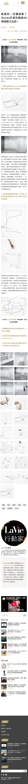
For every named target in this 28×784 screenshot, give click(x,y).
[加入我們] (6, 774)
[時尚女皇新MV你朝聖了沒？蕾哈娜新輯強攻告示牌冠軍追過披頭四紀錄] (4, 672)
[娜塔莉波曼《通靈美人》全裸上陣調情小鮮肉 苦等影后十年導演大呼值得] (4, 686)
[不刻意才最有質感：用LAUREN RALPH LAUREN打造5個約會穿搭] (4, 653)
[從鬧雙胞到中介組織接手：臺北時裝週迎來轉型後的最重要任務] (4, 625)
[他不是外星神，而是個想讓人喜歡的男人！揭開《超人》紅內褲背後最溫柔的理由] (4, 693)
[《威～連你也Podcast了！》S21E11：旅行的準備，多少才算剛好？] (4, 632)
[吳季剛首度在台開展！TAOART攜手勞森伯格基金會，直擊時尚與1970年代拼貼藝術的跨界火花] (4, 646)
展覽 (3, 505)
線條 (3, 508)
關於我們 (3, 725)
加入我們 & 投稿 (5, 734)
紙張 (19, 505)
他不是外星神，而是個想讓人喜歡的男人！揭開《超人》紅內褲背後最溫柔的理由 (16, 693)
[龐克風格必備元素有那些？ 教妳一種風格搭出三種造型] (4, 679)
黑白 (24, 505)
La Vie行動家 (13, 31)
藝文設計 (4, 27)
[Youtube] (4, 774)
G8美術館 (9, 508)
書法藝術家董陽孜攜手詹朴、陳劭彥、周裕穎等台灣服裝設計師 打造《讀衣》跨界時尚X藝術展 (14, 196)
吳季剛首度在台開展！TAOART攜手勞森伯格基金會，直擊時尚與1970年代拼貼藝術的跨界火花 (17, 645)
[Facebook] (2, 774)
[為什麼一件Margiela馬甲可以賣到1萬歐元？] (4, 666)
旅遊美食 (12, 27)
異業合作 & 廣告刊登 (6, 728)
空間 (8, 505)
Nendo (16, 508)
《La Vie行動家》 (12, 40)
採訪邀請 (3, 731)
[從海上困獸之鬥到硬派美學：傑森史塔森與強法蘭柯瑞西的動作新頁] (4, 639)
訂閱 (25, 615)
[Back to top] (23, 779)
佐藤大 (14, 505)
